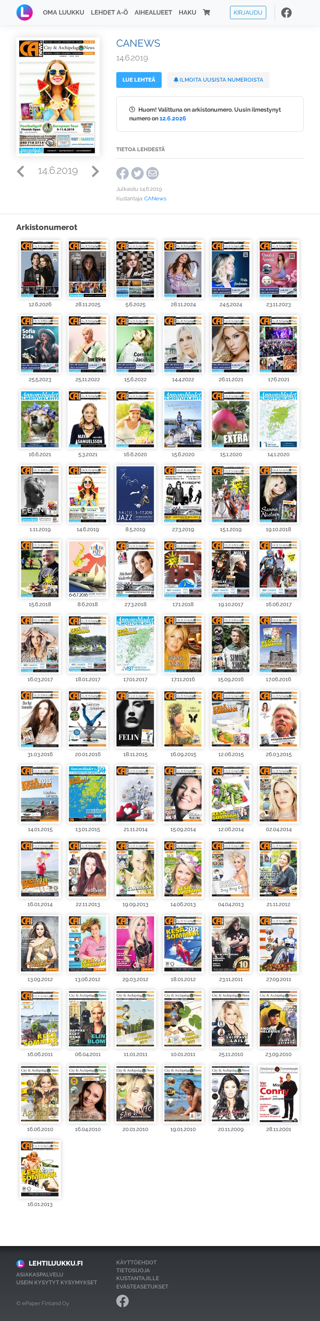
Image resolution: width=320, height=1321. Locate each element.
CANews (155, 198)
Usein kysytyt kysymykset (56, 1282)
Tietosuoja (133, 1270)
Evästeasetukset (142, 1287)
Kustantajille (137, 1278)
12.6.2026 (173, 118)
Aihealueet (153, 12)
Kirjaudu (248, 12)
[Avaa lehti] (40, 269)
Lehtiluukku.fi (56, 1263)
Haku (187, 12)
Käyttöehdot (136, 1262)
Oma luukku (63, 12)
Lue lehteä (138, 80)
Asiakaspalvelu (39, 1274)
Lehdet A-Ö (109, 12)
